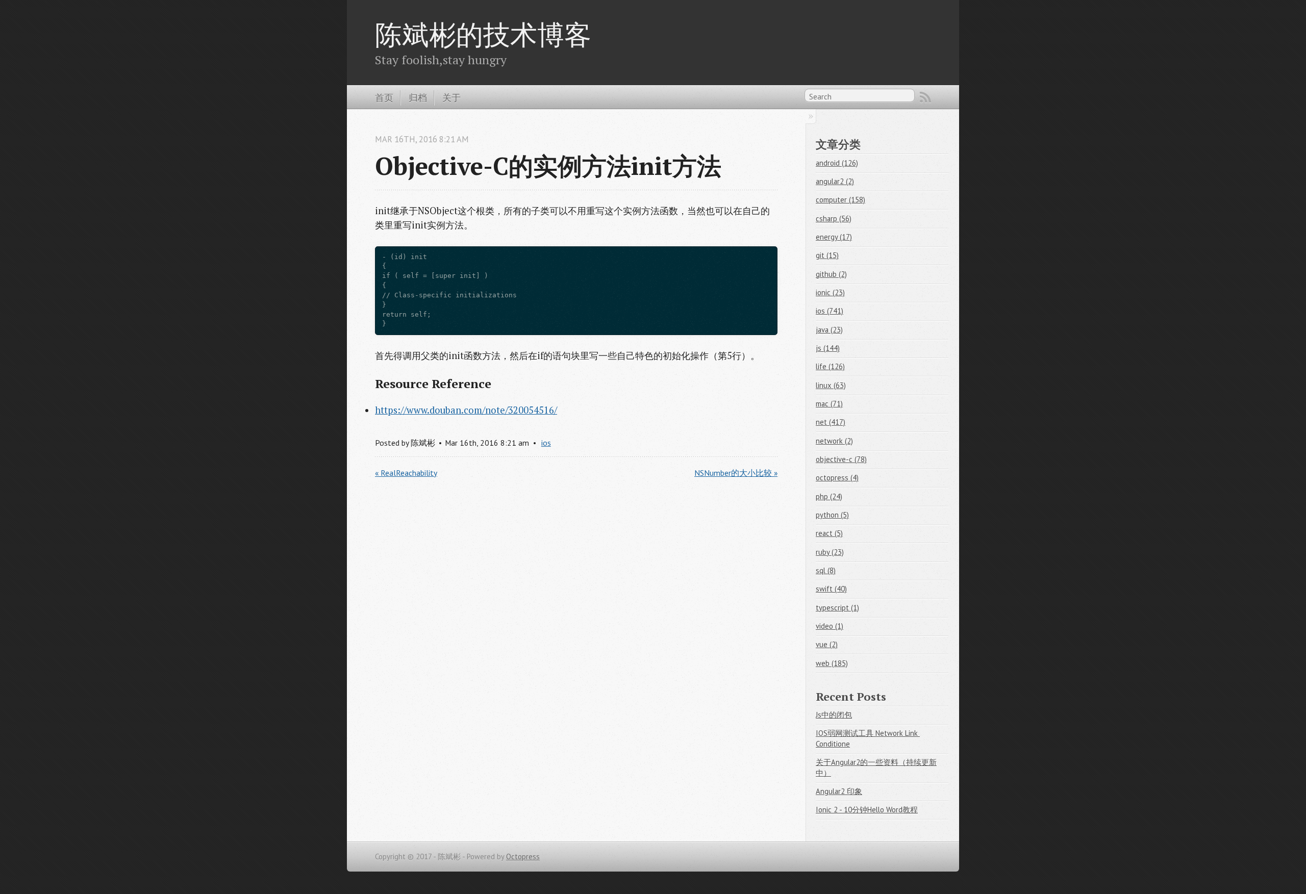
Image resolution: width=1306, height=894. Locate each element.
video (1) (829, 626)
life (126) (830, 366)
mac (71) (829, 403)
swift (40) (831, 589)
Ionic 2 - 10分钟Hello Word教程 (867, 809)
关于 (451, 97)
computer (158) (840, 200)
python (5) (832, 515)
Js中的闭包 (834, 715)
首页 (384, 97)
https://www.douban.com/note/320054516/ (466, 410)
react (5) (829, 533)
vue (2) (827, 644)
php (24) (829, 496)
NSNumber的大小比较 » (735, 473)
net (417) (830, 422)
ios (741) (829, 311)
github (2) (831, 274)
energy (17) (834, 237)
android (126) (837, 163)
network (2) (834, 441)
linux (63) (831, 385)
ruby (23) (830, 552)
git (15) (827, 255)
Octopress (523, 856)
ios (546, 443)
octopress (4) (837, 477)
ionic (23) (830, 292)
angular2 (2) (835, 181)
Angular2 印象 (839, 791)
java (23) (829, 330)
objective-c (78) (841, 459)
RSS (925, 97)
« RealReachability (406, 473)
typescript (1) (837, 607)
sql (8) (826, 570)
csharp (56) (833, 218)
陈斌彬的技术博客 (483, 34)
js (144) (828, 348)
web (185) (832, 663)
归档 (418, 97)
